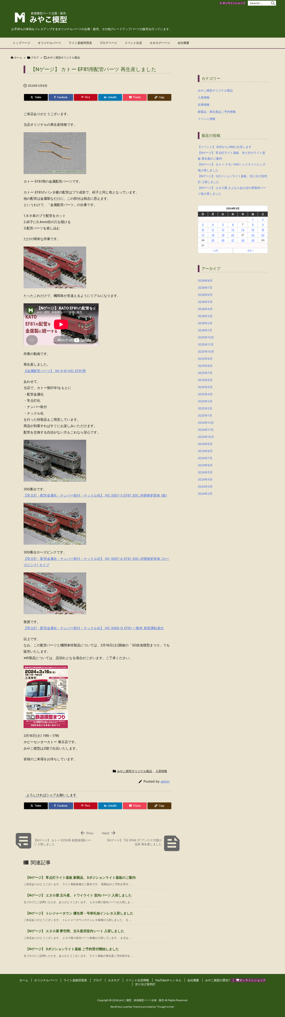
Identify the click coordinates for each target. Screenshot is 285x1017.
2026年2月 (205, 323)
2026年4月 (205, 309)
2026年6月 (205, 294)
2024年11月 (206, 429)
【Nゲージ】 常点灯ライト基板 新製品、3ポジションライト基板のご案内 (81, 877)
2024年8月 (205, 451)
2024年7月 (205, 458)
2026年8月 (205, 280)
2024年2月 (205, 493)
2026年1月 (205, 330)
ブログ (35, 57)
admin (165, 781)
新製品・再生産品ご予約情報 (217, 111)
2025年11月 (206, 344)
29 (252, 240)
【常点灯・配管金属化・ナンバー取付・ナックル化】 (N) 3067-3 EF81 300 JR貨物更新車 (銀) (95, 495)
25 (212, 240)
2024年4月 (205, 479)
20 (232, 234)
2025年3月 (205, 401)
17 (203, 234)
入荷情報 (161, 771)
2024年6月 (205, 465)
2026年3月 (205, 316)
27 (232, 240)
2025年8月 (205, 365)
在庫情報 (203, 104)
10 (202, 229)
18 (213, 234)
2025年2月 (205, 408)
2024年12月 (206, 422)
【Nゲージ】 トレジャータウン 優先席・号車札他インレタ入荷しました (79, 913)
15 (252, 229)
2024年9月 (205, 444)
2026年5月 (205, 302)
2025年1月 (205, 415)
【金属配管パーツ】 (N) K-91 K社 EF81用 (55, 371)
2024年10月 (206, 437)
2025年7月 (205, 373)
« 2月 (215, 250)
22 (252, 234)
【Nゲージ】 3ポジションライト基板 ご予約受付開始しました (72, 949)
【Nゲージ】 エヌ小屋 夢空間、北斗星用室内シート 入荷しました (75, 931)
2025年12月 (206, 337)
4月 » (250, 250)
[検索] (273, 3)
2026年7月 (205, 287)
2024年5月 (205, 472)
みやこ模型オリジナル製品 (63, 57)
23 (262, 234)
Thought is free (165, 1006)
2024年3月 (205, 486)
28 (242, 240)
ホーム (18, 57)
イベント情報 (206, 119)
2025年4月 (205, 394)
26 (222, 240)
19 (223, 234)
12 (223, 229)
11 (213, 229)
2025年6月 (205, 380)
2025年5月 (205, 387)
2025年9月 (205, 358)
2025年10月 (206, 351)
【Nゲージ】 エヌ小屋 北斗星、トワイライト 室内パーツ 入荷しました (79, 895)
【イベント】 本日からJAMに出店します (224, 147)
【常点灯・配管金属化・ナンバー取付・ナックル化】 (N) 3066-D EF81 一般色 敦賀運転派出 (94, 628)
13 (232, 229)
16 (262, 229)
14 (242, 229)
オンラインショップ (234, 3)
